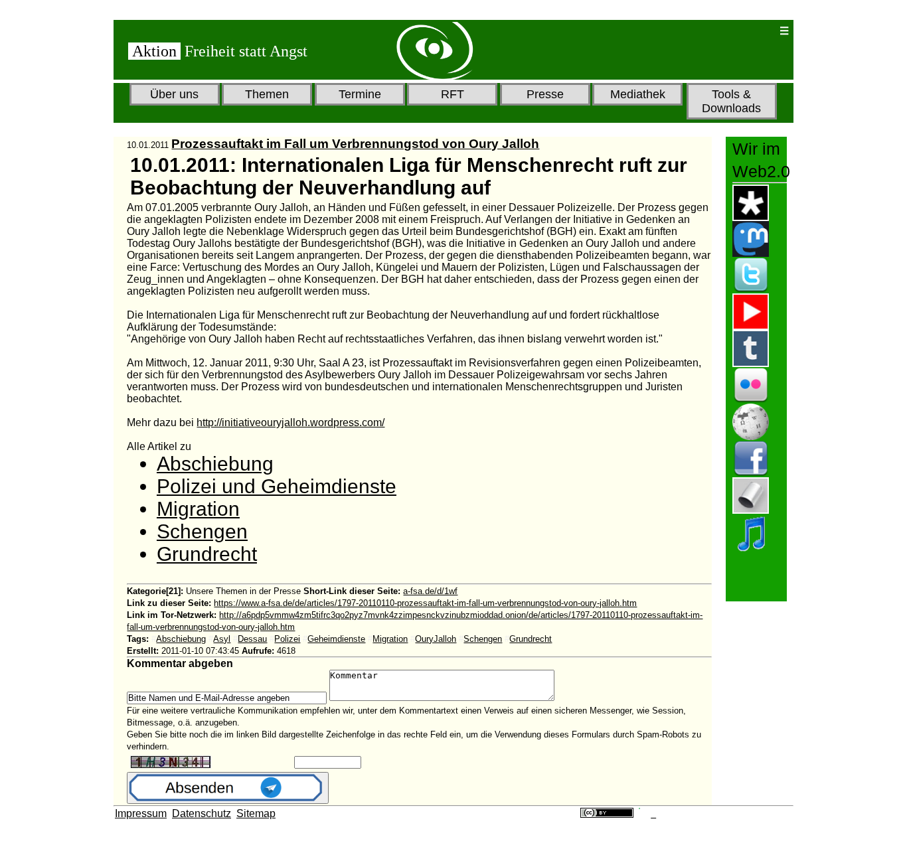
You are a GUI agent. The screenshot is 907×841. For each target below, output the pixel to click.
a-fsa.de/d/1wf (430, 591)
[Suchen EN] (726, 30)
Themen (267, 94)
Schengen (202, 531)
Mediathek (637, 94)
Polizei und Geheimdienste (276, 486)
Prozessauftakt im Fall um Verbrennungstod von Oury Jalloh (355, 144)
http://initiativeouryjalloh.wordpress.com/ (290, 422)
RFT (452, 94)
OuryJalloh (435, 639)
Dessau (252, 639)
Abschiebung (215, 464)
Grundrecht (207, 554)
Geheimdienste (336, 639)
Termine (360, 94)
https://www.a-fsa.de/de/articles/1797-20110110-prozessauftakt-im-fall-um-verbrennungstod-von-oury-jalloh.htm (425, 603)
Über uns (174, 94)
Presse (545, 94)
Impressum (141, 813)
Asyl (221, 639)
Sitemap (256, 813)
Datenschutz (201, 813)
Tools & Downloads (731, 101)
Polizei (287, 639)
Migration (198, 509)
